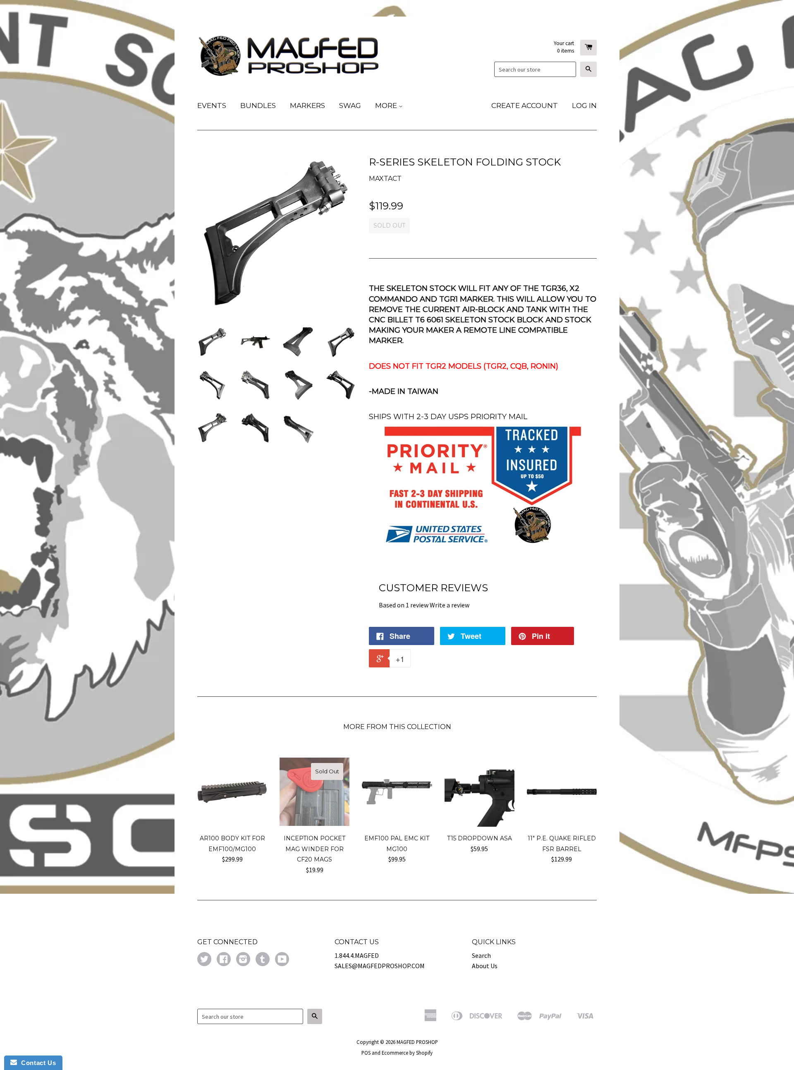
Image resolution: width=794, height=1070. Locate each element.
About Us (484, 966)
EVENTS (211, 105)
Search (481, 955)
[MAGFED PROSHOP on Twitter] (204, 960)
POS (366, 1052)
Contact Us (36, 1062)
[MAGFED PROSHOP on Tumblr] (263, 960)
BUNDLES (258, 105)
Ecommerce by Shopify (407, 1052)
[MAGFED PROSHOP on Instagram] (243, 960)
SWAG (350, 105)
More (387, 105)
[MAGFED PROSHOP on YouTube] (282, 960)
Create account (524, 105)
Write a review (449, 605)
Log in (584, 105)
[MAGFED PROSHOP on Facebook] (224, 960)
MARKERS (307, 105)
